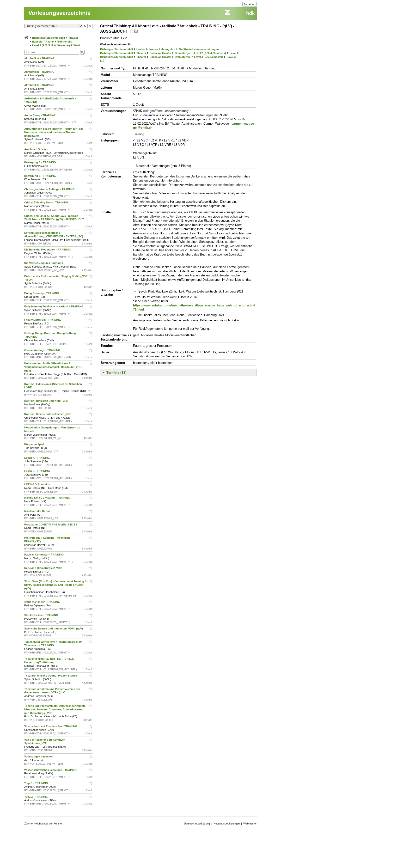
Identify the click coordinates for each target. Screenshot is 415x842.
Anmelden (249, 4)
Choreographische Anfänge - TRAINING (49, 189)
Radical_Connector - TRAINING (44, 554)
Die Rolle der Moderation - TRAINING (48, 249)
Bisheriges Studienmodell (48, 37)
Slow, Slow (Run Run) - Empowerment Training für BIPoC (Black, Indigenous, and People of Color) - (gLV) (56, 585)
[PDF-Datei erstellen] (136, 31)
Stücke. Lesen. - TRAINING (41, 615)
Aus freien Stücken (36, 149)
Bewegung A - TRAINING (40, 162)
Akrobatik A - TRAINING (39, 58)
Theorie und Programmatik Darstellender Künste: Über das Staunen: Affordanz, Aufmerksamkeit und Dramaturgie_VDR (55, 709)
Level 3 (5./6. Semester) (208, 56)
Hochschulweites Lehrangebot (155, 49)
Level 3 (231, 56)
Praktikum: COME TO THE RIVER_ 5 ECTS (51, 524)
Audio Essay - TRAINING (40, 115)
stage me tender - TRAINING (42, 601)
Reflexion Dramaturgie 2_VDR (43, 568)
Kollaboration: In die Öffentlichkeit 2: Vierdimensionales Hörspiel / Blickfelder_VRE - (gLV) (53, 367)
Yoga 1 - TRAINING (36, 783)
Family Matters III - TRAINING (43, 319)
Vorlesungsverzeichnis (59, 13)
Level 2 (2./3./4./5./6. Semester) (51, 45)
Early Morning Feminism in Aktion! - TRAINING (54, 306)
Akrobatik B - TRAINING (39, 71)
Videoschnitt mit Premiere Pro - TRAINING (51, 726)
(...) (102, 60)
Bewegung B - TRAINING (40, 175)
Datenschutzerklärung (197, 823)
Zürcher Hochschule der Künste (43, 823)
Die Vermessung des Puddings (44, 263)
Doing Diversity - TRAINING (42, 293)
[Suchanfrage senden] (82, 52)
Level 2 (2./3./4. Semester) (210, 53)
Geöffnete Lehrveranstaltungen (199, 49)
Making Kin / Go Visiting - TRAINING (47, 497)
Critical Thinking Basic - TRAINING (46, 202)
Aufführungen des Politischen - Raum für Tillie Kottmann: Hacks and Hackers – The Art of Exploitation (53, 132)
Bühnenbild (64, 41)
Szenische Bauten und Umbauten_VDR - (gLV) (54, 628)
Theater (73, 37)
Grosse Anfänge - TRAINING (42, 350)
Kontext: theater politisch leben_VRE (48, 414)
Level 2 (234, 53)
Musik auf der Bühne (37, 511)
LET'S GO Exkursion (37, 484)
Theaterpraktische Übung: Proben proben (51, 675)
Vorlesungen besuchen (39, 756)
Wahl (76, 45)
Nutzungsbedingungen (227, 823)
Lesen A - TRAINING (37, 457)
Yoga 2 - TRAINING (36, 796)
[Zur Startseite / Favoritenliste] (26, 37)
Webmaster (250, 823)
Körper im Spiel (34, 444)
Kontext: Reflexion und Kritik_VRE (46, 400)
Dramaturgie (182, 53)
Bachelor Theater (43, 41)
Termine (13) (116, 372)
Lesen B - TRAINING (37, 471)
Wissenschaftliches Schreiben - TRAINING (51, 770)
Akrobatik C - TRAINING (39, 85)
